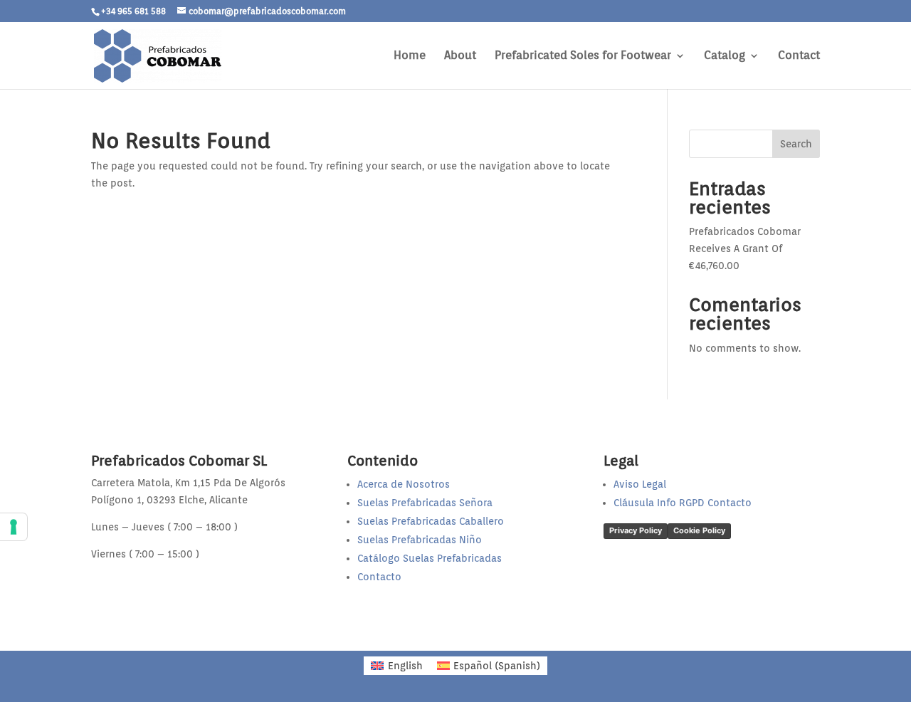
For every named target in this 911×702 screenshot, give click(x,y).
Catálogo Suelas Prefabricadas (429, 558)
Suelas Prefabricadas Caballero (430, 521)
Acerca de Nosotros (403, 484)
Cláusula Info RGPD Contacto (683, 502)
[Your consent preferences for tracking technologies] (13, 526)
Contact (799, 56)
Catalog (724, 56)
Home (410, 56)
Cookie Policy (699, 530)
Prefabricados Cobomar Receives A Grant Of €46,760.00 (745, 248)
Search (796, 144)
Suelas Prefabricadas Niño (419, 539)
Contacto (379, 576)
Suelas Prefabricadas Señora (425, 502)
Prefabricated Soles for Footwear (583, 56)
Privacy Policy (635, 530)
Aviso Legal (640, 484)
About (460, 56)
